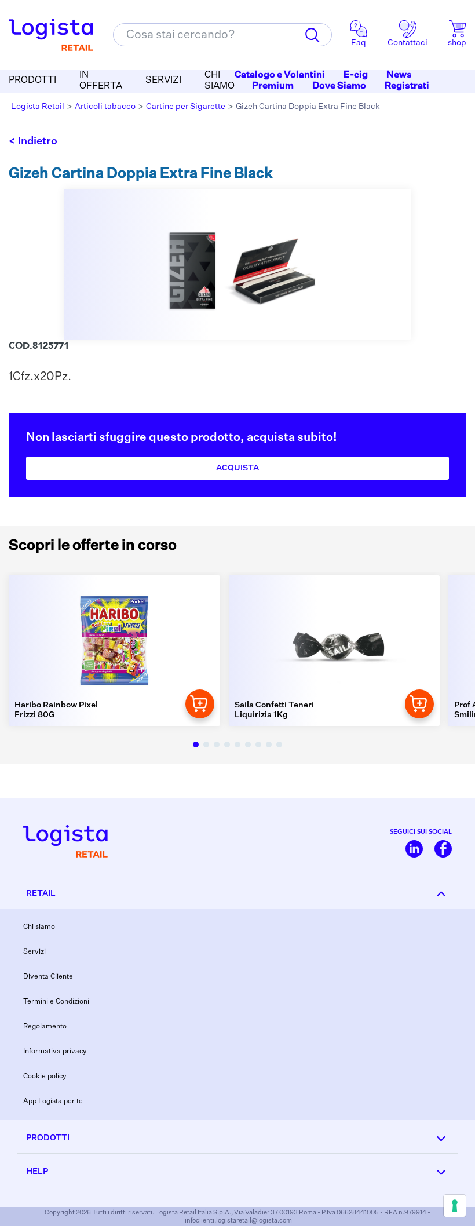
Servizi (34, 951)
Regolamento (45, 1026)
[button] (196, 744)
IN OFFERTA (100, 81)
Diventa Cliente (48, 976)
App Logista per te (53, 1101)
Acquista (237, 468)
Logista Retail (37, 107)
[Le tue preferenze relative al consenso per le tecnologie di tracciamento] (455, 1206)
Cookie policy (45, 1076)
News (399, 75)
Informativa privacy (55, 1051)
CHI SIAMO (219, 81)
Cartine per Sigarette (185, 107)
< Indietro (33, 141)
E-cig (356, 75)
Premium (273, 86)
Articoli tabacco (105, 107)
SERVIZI (163, 80)
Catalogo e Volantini (280, 75)
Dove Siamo (339, 86)
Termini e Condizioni (56, 1001)
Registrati (407, 86)
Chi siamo (39, 927)
